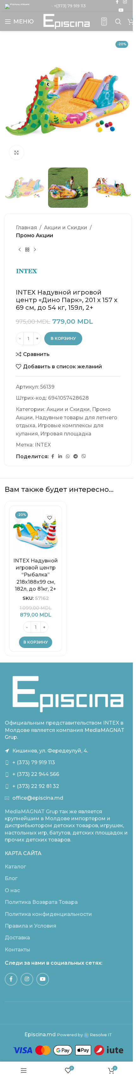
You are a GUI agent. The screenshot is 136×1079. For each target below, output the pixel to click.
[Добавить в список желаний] (49, 518)
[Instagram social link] (27, 979)
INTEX (43, 445)
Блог (11, 878)
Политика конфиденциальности (48, 914)
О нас (12, 890)
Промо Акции (34, 235)
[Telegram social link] (75, 456)
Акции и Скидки (65, 228)
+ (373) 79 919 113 (33, 762)
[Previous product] (19, 250)
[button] (35, 642)
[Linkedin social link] (60, 456)
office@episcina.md (37, 798)
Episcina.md (40, 1034)
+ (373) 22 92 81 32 (35, 786)
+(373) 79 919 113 (70, 5)
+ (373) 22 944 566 (35, 774)
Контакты (17, 950)
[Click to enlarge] (16, 152)
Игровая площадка (65, 434)
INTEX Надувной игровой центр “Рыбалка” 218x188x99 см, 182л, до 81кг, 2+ (35, 575)
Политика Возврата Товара (41, 902)
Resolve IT (100, 1034)
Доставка (17, 938)
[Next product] (35, 250)
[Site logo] (66, 21)
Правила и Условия (30, 926)
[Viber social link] (84, 456)
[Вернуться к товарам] (27, 250)
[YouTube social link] (121, 10)
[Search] (118, 21)
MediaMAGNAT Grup (31, 812)
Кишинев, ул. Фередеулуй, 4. (50, 751)
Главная (26, 228)
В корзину (63, 338)
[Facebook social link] (52, 456)
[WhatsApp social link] (67, 456)
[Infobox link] (104, 22)
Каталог (15, 867)
